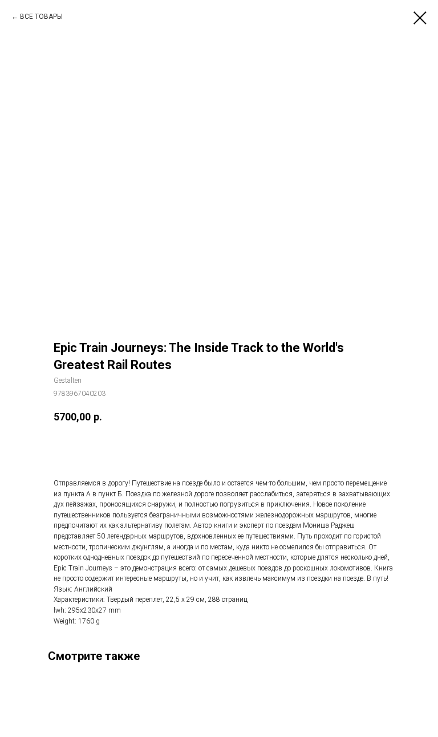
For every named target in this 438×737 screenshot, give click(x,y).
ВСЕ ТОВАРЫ (41, 17)
